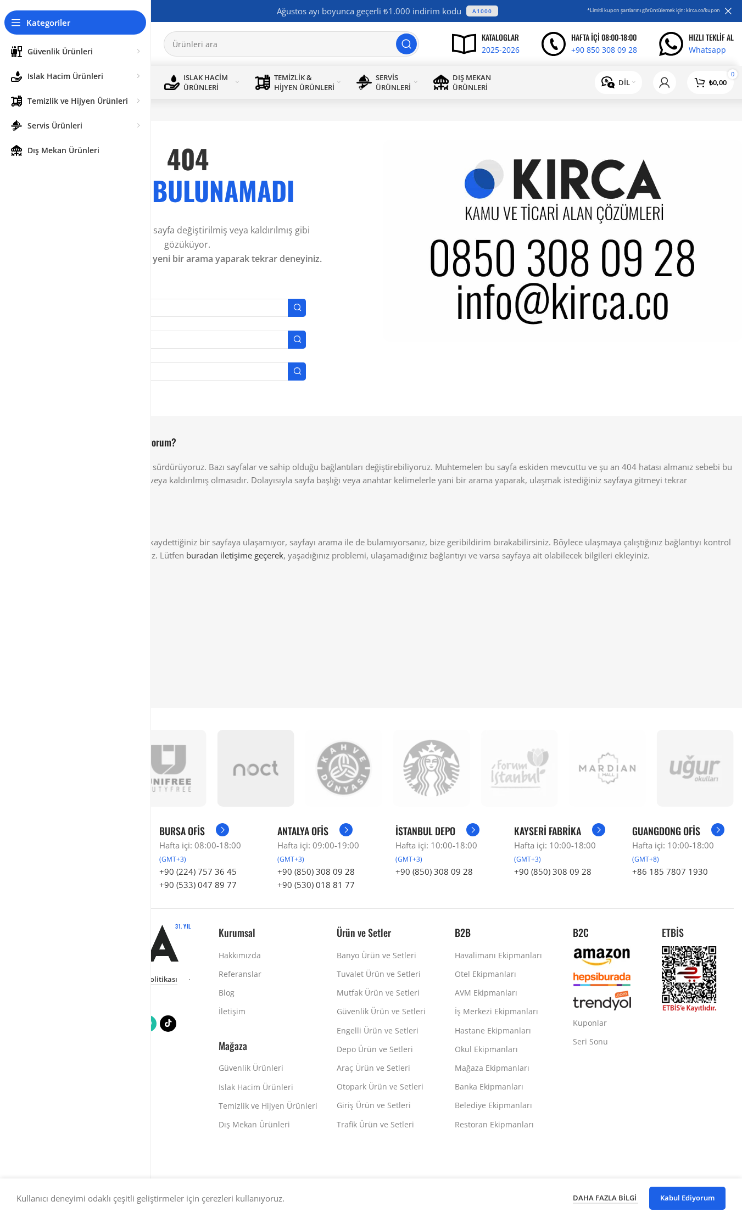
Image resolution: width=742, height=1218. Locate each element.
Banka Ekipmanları (489, 1086)
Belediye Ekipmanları (493, 1105)
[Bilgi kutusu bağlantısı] (486, 44)
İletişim (232, 1011)
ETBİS (673, 932)
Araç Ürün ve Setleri (373, 1068)
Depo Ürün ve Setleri (375, 1049)
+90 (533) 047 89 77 (198, 884)
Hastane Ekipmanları (493, 1030)
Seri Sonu (590, 1041)
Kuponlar (590, 1023)
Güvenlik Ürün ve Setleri (381, 1011)
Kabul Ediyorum (687, 1198)
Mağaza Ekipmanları (492, 1068)
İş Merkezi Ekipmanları (496, 1011)
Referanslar (240, 974)
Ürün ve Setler (364, 932)
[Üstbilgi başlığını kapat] (728, 11)
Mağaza (233, 1045)
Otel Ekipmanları (485, 974)
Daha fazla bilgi (605, 1198)
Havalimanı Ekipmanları (498, 955)
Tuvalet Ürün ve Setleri (379, 974)
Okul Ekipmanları (486, 1049)
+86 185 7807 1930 (670, 871)
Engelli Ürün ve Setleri (378, 1030)
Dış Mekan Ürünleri (254, 1124)
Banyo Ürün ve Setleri (376, 955)
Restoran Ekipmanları (494, 1124)
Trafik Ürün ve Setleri (375, 1124)
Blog (227, 992)
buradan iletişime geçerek (234, 555)
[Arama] (406, 43)
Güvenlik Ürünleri (251, 1068)
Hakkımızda (240, 955)
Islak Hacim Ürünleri (256, 1087)
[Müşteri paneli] (665, 82)
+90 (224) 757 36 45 (198, 871)
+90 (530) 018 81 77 (316, 884)
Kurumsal (237, 932)
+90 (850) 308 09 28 (316, 871)
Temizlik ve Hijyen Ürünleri (268, 1105)
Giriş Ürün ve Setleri (374, 1105)
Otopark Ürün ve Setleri (380, 1086)
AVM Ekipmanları (486, 992)
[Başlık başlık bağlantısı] (387, 11)
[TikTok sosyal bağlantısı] (168, 1023)
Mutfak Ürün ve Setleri (378, 992)
